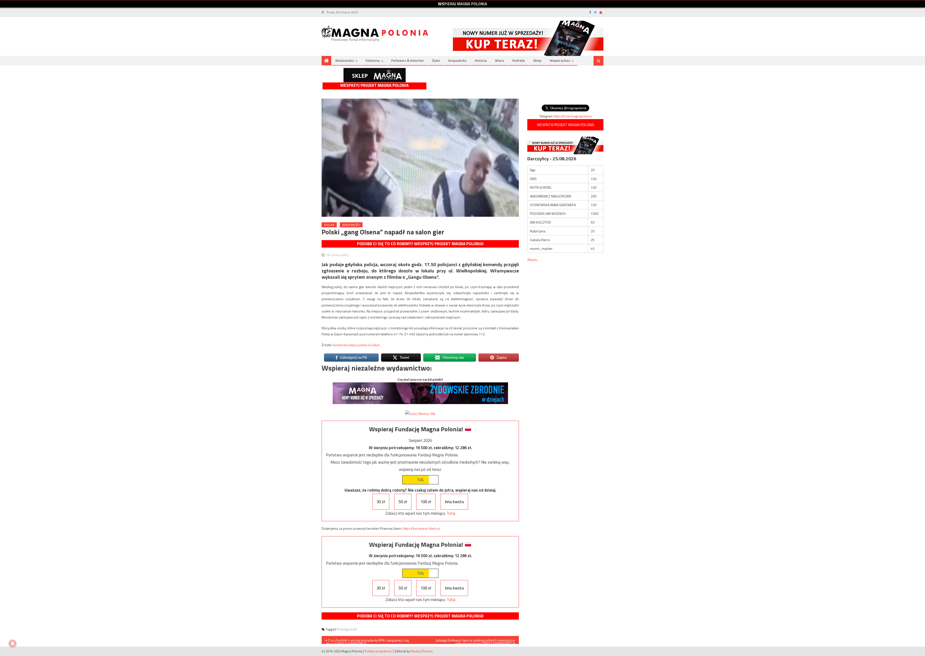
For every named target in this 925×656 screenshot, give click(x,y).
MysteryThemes (422, 651)
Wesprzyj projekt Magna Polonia (374, 85)
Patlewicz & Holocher (407, 60)
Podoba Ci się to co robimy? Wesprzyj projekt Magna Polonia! (420, 244)
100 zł (426, 502)
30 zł (381, 502)
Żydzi (436, 60)
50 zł (403, 502)
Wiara (499, 60)
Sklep (537, 60)
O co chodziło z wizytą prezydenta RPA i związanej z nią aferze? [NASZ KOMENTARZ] (367, 641)
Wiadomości (344, 60)
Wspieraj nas (560, 60)
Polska (329, 225)
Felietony (372, 60)
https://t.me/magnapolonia (572, 116)
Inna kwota (454, 502)
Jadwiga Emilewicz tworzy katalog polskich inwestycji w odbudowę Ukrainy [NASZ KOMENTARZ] (475, 641)
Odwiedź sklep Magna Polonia (375, 75)
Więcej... (533, 259)
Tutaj (451, 513)
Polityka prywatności (378, 651)
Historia (481, 60)
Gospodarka (457, 60)
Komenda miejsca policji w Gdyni (356, 344)
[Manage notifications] (12, 643)
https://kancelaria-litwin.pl (421, 528)
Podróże (518, 60)
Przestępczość (347, 629)
